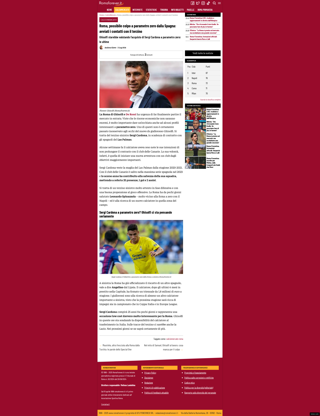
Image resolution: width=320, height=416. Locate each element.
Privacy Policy (150, 372)
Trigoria (164, 9)
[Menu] (220, 3)
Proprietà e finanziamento (195, 372)
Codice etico (189, 382)
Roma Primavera (205, 9)
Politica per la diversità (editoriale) (198, 387)
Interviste (137, 9)
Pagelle (190, 9)
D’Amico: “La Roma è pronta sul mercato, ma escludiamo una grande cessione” (204, 31)
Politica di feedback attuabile (156, 392)
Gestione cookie (315, 414)
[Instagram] (203, 3)
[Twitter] (198, 3)
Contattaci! (105, 404)
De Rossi (131, 114)
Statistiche (151, 9)
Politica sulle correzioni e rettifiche (199, 377)
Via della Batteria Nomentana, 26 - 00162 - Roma (201, 412)
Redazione (148, 382)
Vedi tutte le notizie (203, 53)
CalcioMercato (122, 9)
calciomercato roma (174, 338)
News (109, 9)
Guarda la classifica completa (210, 99)
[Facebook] (192, 3)
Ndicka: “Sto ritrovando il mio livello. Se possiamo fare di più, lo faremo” (204, 25)
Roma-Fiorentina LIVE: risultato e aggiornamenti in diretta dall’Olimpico (203, 19)
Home (101, 15)
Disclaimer (148, 377)
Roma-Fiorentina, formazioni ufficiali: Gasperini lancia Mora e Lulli (203, 37)
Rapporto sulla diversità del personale (200, 392)
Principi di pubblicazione (154, 387)
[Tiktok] (208, 3)
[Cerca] (214, 3)
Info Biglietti (177, 9)
